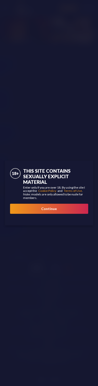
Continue (49, 208)
